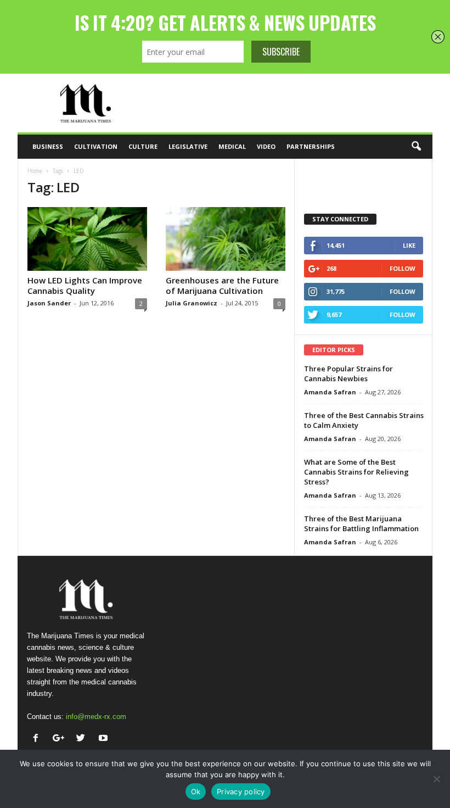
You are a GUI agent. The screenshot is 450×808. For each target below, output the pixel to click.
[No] (436, 778)
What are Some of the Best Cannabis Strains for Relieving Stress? (356, 472)
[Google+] (60, 739)
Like (409, 245)
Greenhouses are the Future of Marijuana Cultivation (222, 285)
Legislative (187, 146)
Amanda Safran (330, 392)
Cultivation (95, 146)
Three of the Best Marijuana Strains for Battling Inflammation (361, 523)
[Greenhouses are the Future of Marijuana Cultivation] (225, 239)
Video (266, 146)
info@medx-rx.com (96, 716)
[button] (416, 147)
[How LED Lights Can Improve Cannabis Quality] (87, 239)
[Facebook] (38, 739)
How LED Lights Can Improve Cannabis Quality (84, 285)
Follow (402, 268)
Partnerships (310, 146)
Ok (196, 791)
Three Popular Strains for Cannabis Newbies (348, 373)
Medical (232, 146)
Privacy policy (241, 791)
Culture (143, 146)
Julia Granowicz (191, 303)
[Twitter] (83, 739)
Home (34, 171)
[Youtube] (104, 739)
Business (47, 146)
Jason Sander (49, 303)
